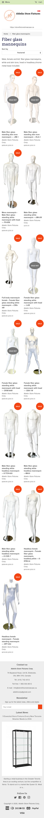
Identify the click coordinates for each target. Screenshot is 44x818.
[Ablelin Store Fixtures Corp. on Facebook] (19, 798)
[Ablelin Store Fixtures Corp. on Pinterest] (24, 798)
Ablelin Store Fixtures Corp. (29, 803)
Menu (7, 2)
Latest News (22, 712)
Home (6, 34)
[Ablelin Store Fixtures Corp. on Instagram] (28, 798)
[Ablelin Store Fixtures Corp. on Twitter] (15, 798)
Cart (40, 2)
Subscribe (40, 707)
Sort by (5, 49)
